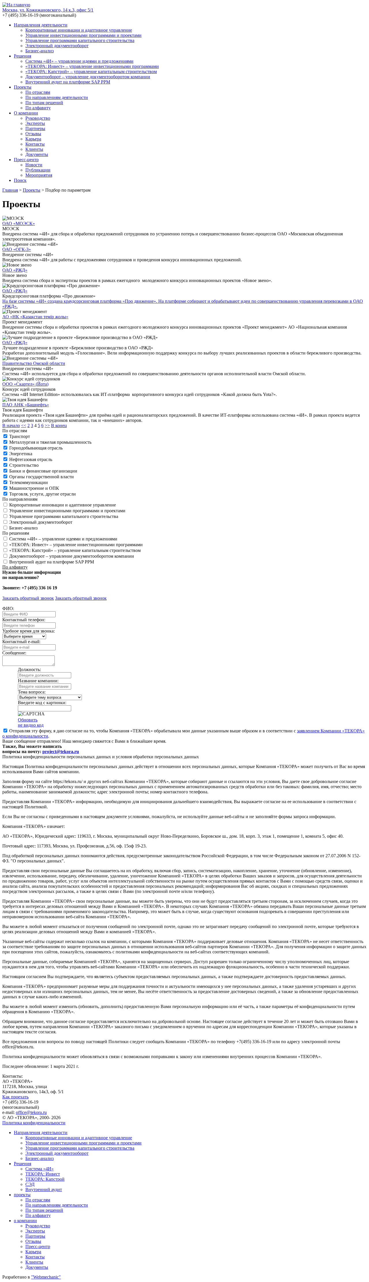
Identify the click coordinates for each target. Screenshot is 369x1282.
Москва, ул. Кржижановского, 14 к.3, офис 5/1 (47, 9)
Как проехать (15, 1096)
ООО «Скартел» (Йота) (25, 384)
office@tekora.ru (31, 1112)
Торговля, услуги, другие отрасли (42, 494)
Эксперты (35, 123)
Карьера (33, 138)
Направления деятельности (40, 24)
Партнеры (35, 128)
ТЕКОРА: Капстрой (45, 1179)
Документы (36, 154)
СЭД (30, 1184)
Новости (33, 164)
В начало (11, 425)
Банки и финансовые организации (43, 470)
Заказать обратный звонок (28, 598)
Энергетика (20, 453)
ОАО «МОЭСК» (18, 223)
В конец (59, 425)
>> (47, 425)
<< (23, 425)
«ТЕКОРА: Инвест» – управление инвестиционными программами (92, 66)
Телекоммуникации (28, 482)
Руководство (37, 118)
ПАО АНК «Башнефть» (25, 404)
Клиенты (34, 149)
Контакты (35, 144)
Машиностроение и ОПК (34, 488)
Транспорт (19, 436)
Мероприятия (38, 175)
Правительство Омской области (33, 363)
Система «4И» (39, 1168)
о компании (25, 1220)
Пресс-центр (26, 159)
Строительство (24, 465)
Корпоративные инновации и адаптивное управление (78, 30)
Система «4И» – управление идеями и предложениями (79, 61)
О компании (26, 113)
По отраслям (37, 92)
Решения (22, 56)
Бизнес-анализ (39, 50)
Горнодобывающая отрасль (36, 447)
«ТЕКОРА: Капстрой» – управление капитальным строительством (91, 71)
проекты (22, 1194)
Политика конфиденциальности (33, 1122)
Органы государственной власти (41, 476)
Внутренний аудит (43, 1189)
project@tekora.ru (60, 751)
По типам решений (44, 102)
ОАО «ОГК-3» (16, 249)
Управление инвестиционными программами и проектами (83, 35)
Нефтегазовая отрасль (30, 459)
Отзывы (33, 133)
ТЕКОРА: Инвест (42, 1173)
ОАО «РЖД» (14, 270)
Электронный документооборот (57, 45)
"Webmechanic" (46, 1277)
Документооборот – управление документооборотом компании (87, 76)
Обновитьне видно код (31, 722)
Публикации (37, 169)
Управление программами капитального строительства (79, 40)
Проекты (22, 87)
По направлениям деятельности (56, 97)
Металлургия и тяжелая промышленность (50, 442)
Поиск (20, 180)
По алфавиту (38, 107)
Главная (10, 190)
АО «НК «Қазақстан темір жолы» (35, 316)
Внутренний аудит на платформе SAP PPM (67, 81)
